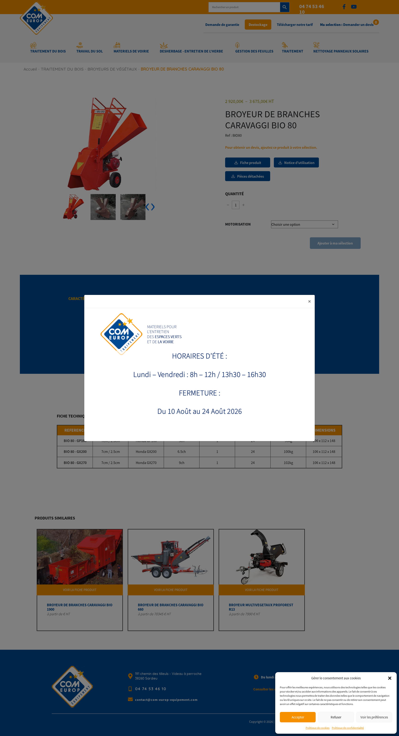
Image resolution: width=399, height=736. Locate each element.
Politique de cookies (317, 728)
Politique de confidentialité (348, 728)
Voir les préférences (374, 717)
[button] (389, 678)
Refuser (336, 717)
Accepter (298, 717)
